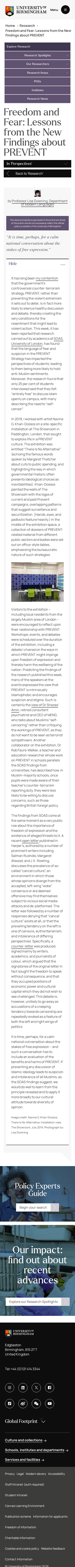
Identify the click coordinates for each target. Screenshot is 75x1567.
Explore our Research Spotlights (33, 1301)
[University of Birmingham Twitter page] (36, 1387)
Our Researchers (37, 64)
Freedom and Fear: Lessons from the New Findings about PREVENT (38, 32)
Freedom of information (20, 1527)
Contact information (18, 1559)
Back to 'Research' (29, 173)
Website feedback (53, 1548)
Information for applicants (50, 1516)
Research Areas (37, 72)
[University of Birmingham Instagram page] (9, 1387)
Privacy (10, 1474)
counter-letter (22, 946)
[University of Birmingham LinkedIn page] (23, 1387)
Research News (37, 98)
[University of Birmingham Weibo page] (23, 1403)
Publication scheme (18, 1516)
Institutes (38, 90)
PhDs (37, 81)
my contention (47, 278)
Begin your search (33, 1207)
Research (27, 25)
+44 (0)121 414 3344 (25, 1369)
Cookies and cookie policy (22, 1548)
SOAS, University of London (37, 341)
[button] (37, 265)
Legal (20, 1474)
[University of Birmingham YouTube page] (49, 1403)
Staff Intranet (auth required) (24, 1484)
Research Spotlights (37, 55)
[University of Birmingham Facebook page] (49, 1387)
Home (10, 25)
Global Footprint (21, 1421)
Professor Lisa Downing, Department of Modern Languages (40, 203)
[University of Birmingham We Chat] (36, 1403)
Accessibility (56, 1474)
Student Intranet (16, 1495)
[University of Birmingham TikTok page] (9, 1403)
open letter (30, 840)
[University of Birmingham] (26, 10)
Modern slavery (36, 1474)
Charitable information (20, 1538)
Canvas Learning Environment (25, 1506)
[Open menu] (65, 9)
